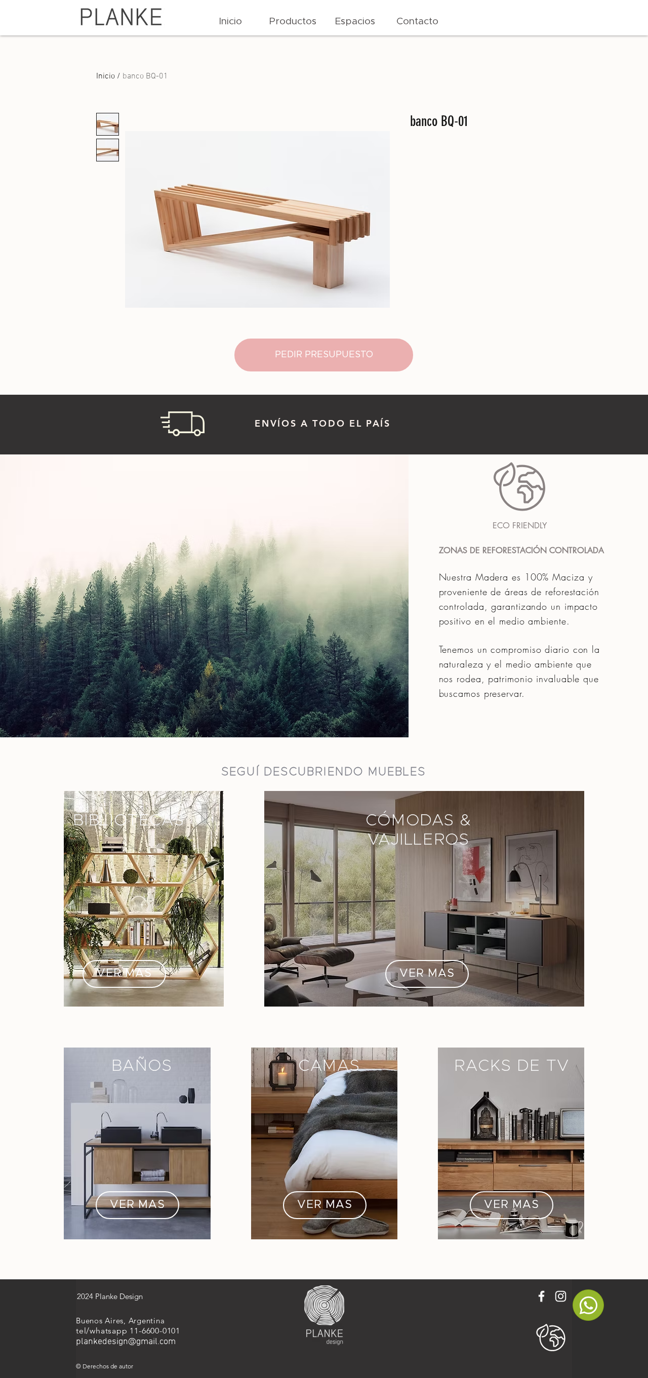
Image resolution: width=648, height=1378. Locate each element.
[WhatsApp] (588, 1305)
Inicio (105, 76)
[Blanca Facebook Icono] (541, 1296)
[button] (293, 21)
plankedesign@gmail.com (126, 1342)
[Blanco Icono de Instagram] (560, 1296)
